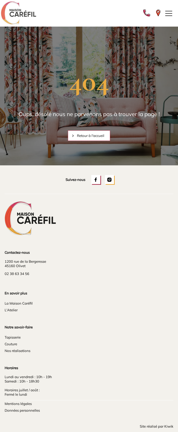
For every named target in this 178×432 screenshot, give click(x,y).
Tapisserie (13, 337)
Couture (11, 344)
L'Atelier (11, 310)
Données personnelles (22, 410)
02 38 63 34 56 (17, 274)
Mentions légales (18, 403)
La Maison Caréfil (19, 303)
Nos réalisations (17, 351)
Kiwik (168, 426)
